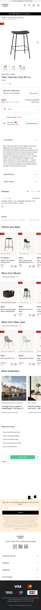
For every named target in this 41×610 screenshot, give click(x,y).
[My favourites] (29, 5)
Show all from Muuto (8, 277)
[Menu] (38, 5)
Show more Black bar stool (11, 432)
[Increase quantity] (8, 457)
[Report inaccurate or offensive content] (38, 220)
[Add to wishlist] (11, 266)
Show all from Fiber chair (10, 326)
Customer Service (8, 556)
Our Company (7, 577)
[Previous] (3, 42)
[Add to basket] (15, 266)
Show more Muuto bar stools (12, 443)
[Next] (37, 42)
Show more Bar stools (10, 446)
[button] (6, 83)
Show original (21, 220)
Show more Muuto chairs (11, 439)
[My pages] (24, 5)
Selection (5, 563)
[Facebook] (15, 546)
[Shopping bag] (33, 5)
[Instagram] (20, 546)
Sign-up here (34, 93)
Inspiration (6, 570)
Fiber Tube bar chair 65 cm (9, 19)
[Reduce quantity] (3, 457)
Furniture (4, 17)
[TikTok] (26, 546)
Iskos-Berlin (5, 74)
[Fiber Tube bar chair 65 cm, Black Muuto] (20, 42)
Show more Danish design (11, 436)
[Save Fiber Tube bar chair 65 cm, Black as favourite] (37, 457)
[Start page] (5, 5)
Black (4, 461)
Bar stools (20, 17)
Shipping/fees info (32, 123)
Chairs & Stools (12, 17)
